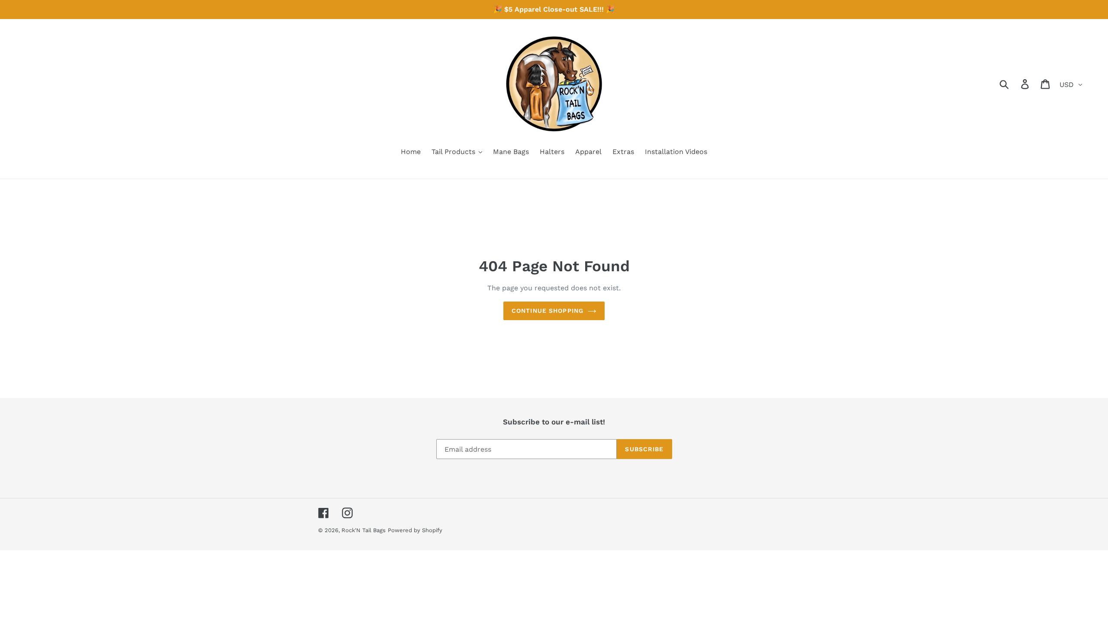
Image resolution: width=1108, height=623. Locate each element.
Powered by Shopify (415, 530)
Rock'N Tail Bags (363, 530)
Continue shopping (547, 310)
